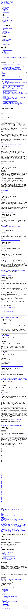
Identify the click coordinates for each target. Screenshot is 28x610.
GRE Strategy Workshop (6, 275)
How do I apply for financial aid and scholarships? (14, 66)
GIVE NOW (8, 571)
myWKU (5, 33)
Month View (12, 509)
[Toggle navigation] (1, 79)
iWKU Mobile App (7, 20)
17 (1, 483)
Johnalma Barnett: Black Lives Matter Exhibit (10, 226)
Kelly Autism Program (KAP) (9, 92)
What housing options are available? (11, 68)
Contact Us (5, 602)
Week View (7, 509)
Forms (13, 97)
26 (1, 494)
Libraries (13, 526)
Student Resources (7, 87)
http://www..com (14, 419)
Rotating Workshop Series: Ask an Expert (9, 317)
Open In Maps (4, 547)
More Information (4, 190)
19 (1, 486)
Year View (17, 509)
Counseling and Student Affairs (10, 82)
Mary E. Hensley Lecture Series (16, 94)
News (11, 102)
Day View (3, 509)
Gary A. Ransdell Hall (14, 104)
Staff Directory (19, 547)
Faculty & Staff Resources (9, 556)
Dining (4, 21)
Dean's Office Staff (7, 101)
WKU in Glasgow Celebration (7, 252)
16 (1, 482)
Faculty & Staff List (7, 97)
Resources (16, 97)
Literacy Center (13, 90)
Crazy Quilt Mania (5, 193)
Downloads (3, 578)
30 (1, 499)
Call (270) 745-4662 (11, 547)
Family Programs (7, 39)
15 (1, 481)
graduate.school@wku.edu (7, 311)
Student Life (6, 12)
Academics (5, 8)
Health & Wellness (7, 32)
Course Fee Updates (7, 559)
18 (1, 485)
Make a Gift (5, 52)
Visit (5, 3)
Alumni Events (6, 51)
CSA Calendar (4, 518)
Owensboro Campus (18, 530)
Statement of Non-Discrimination (10, 601)
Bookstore (5, 19)
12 (1, 477)
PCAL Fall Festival (5, 335)
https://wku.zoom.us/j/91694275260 (8, 307)
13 (1, 478)
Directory (5, 31)
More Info (8, 3)
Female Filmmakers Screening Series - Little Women (12, 366)
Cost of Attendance (7, 43)
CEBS (2, 513)
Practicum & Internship (20, 519)
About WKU (6, 7)
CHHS (20, 524)
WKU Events (3, 523)
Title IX (5, 599)
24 (1, 492)
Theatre (4, 529)
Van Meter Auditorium (11, 529)
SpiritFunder (6, 53)
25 (1, 493)
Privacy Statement (7, 605)
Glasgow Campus (10, 530)
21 (1, 488)
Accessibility (6, 597)
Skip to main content (5, 1)
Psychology (10, 85)
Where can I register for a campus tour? (11, 67)
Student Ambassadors (8, 552)
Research (8, 102)
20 (1, 487)
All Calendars (3, 512)
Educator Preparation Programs (13, 103)
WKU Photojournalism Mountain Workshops (10, 240)
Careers (5, 600)
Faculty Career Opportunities (12, 98)
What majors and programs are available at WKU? (14, 64)
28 (1, 497)
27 (1, 496)
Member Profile (6, 44)
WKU (4, 75)
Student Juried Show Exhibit (7, 212)
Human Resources (7, 29)
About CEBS (6, 99)
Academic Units (6, 81)
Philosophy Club (4, 352)
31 (1, 501)
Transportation (6, 22)
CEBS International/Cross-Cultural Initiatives (14, 93)
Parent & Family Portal (8, 40)
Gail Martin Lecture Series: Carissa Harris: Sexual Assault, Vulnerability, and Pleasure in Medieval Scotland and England (14, 379)
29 (1, 498)
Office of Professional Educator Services (12, 88)
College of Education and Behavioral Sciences (13, 76)
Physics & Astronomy (14, 524)
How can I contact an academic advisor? (12, 69)
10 (1, 475)
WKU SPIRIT (6, 54)
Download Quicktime (17, 579)
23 (1, 491)
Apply (2, 3)
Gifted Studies (19, 92)
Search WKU (4, 61)
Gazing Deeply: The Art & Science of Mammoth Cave (12, 144)
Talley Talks (9, 519)
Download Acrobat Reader (6, 579)
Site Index (5, 604)
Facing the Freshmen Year (6, 115)
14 (1, 480)
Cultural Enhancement (14, 531)
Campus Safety (6, 17)
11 (1, 476)
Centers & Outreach (7, 91)
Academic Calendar (7, 28)
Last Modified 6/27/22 (5, 608)
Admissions (5, 9)
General (2, 514)
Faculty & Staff (6, 96)
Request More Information (9, 558)
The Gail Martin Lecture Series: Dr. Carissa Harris (11, 425)
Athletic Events (12, 525)
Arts (8, 525)
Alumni (5, 525)
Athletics (5, 10)
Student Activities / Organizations (14, 528)
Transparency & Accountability (10, 596)
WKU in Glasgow (9, 260)
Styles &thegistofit (4, 164)
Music (16, 526)
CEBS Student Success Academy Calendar (10, 520)
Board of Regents (7, 526)
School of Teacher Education (18, 86)
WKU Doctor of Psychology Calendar (9, 515)
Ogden (8, 524)
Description (3, 119)
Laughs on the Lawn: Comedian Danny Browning (11, 394)
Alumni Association (7, 50)
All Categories (4, 519)
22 (1, 490)
